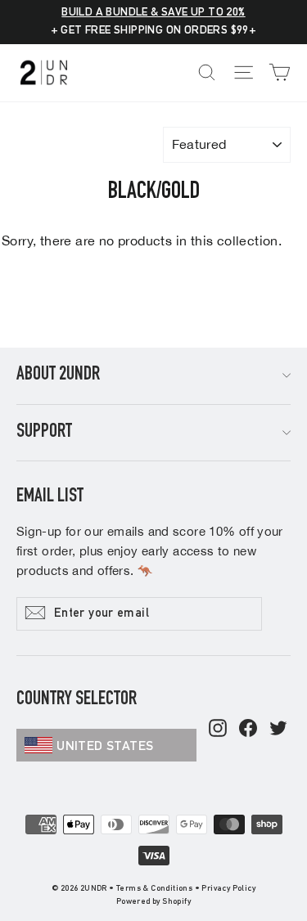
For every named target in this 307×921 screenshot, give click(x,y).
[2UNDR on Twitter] (278, 729)
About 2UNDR (58, 375)
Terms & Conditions (154, 889)
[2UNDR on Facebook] (248, 729)
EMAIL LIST (50, 497)
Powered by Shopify (153, 902)
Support (44, 433)
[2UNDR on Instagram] (218, 729)
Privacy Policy (228, 889)
